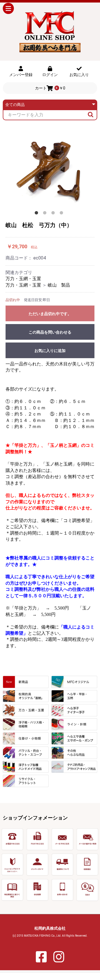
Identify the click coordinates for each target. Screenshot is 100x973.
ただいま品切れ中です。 (50, 313)
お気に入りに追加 (50, 350)
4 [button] (62, 214)
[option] (50, 168)
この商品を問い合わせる (50, 332)
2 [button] (46, 214)
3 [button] (54, 214)
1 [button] (37, 214)
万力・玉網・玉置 (23, 278)
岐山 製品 (59, 285)
